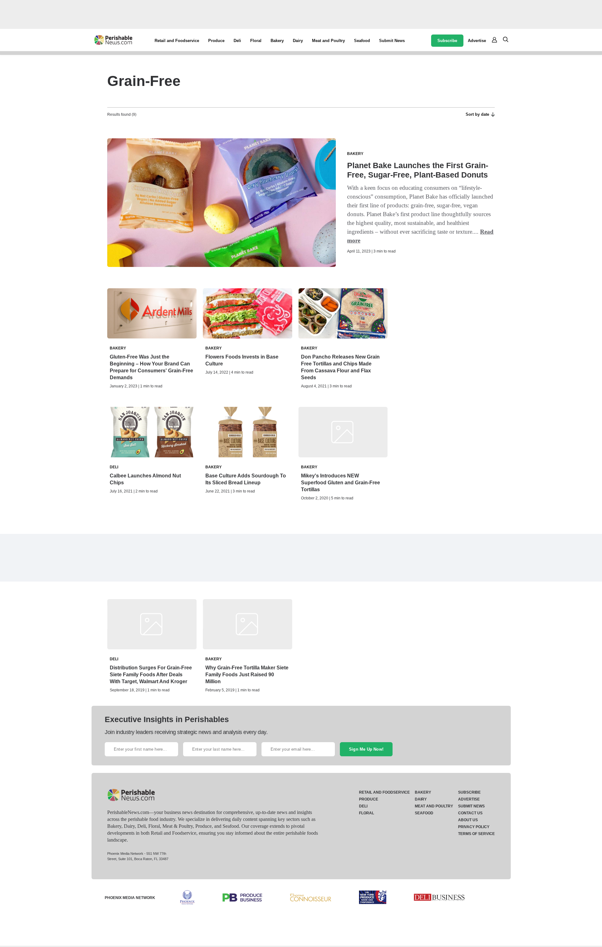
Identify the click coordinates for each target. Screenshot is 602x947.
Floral (255, 40)
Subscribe (447, 40)
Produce (216, 40)
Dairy (298, 40)
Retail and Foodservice (177, 40)
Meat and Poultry (328, 40)
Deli (237, 40)
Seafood (362, 40)
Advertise (477, 40)
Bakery (277, 40)
